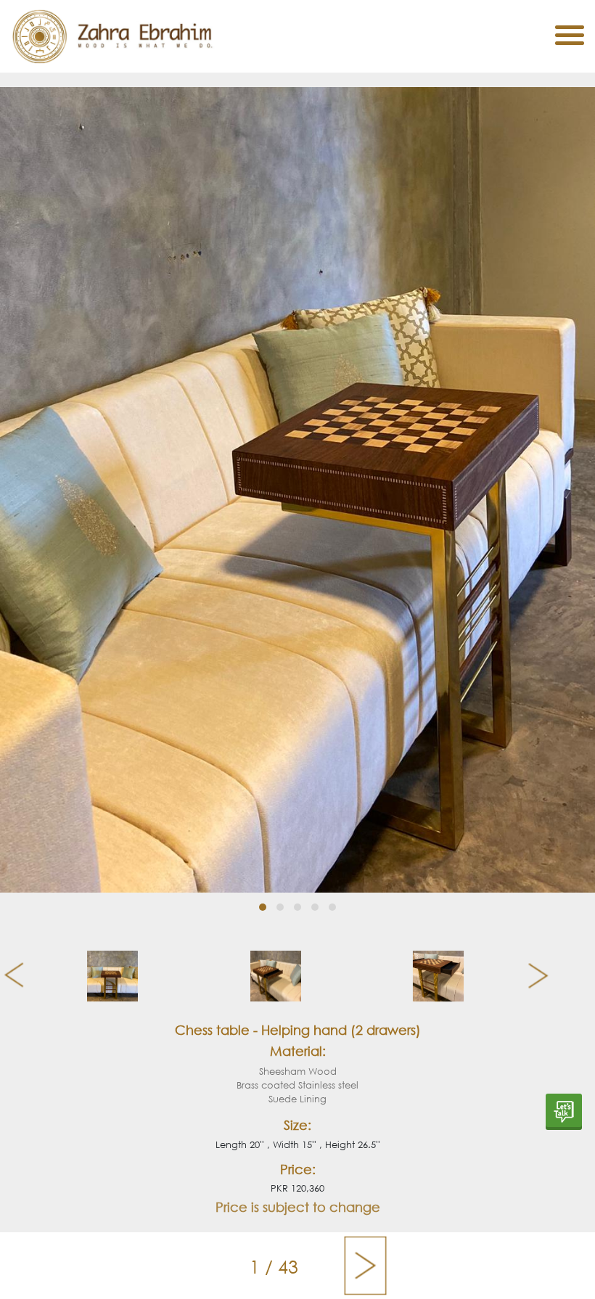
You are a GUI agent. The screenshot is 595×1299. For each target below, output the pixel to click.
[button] (262, 907)
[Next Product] (365, 1265)
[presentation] (8, 976)
